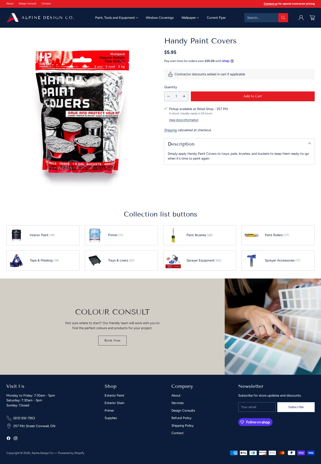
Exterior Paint (114, 395)
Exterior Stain (114, 403)
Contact (177, 433)
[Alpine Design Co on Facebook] (8, 439)
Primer (109, 410)
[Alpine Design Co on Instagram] (15, 439)
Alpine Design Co (42, 453)
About (176, 395)
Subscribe (296, 407)
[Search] (283, 17)
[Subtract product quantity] (168, 96)
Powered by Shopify (71, 453)
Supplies (111, 418)
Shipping (170, 130)
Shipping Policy (182, 426)
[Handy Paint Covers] (81, 111)
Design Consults (183, 410)
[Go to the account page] (301, 18)
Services (177, 403)
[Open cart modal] (312, 18)
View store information (183, 120)
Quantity (170, 87)
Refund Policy (181, 418)
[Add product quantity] (184, 96)
